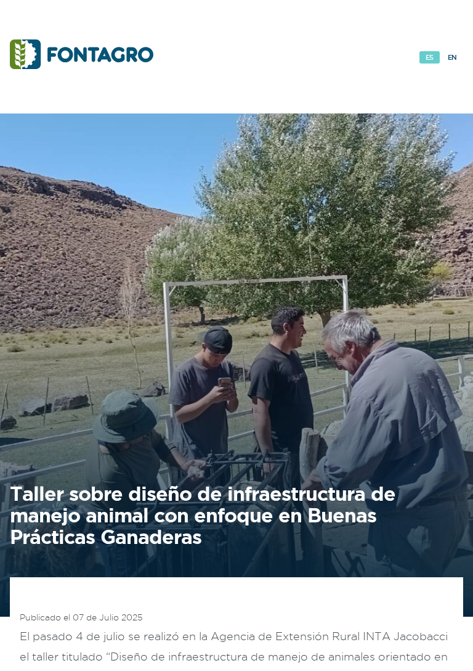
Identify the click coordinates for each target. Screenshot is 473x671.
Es (430, 57)
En (452, 57)
